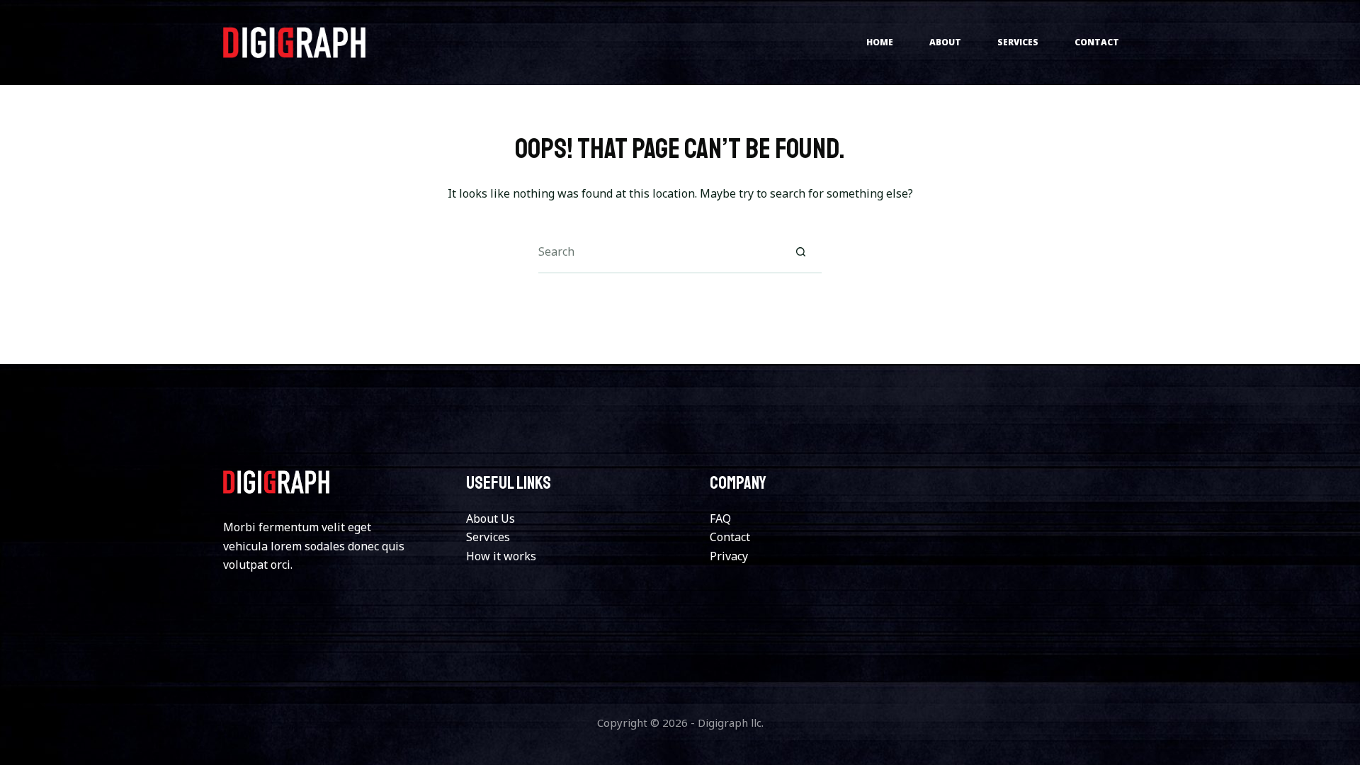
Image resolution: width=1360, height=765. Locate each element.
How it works (501, 556)
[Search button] (800, 252)
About (945, 42)
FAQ (720, 518)
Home (879, 42)
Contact (1097, 42)
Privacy (729, 556)
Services (1017, 42)
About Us (490, 518)
